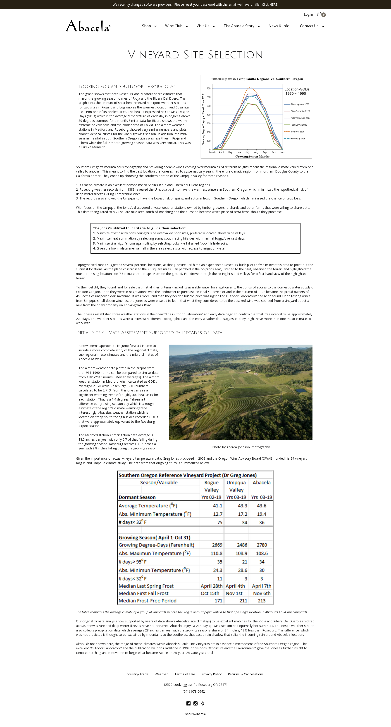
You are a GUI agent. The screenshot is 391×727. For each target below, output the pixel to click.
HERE (273, 4)
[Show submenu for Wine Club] (187, 26)
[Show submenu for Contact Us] (323, 26)
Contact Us (309, 25)
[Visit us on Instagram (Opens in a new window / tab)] (195, 704)
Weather (161, 674)
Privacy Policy (211, 674)
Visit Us (203, 25)
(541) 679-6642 (194, 691)
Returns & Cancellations (246, 674)
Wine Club (173, 25)
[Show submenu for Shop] (155, 26)
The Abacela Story (239, 25)
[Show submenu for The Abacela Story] (259, 26)
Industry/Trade (137, 674)
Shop (146, 25)
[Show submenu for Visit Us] (214, 26)
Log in (308, 14)
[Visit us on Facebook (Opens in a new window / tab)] (188, 704)
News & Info (279, 25)
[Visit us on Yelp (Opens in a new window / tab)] (202, 704)
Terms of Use (184, 674)
